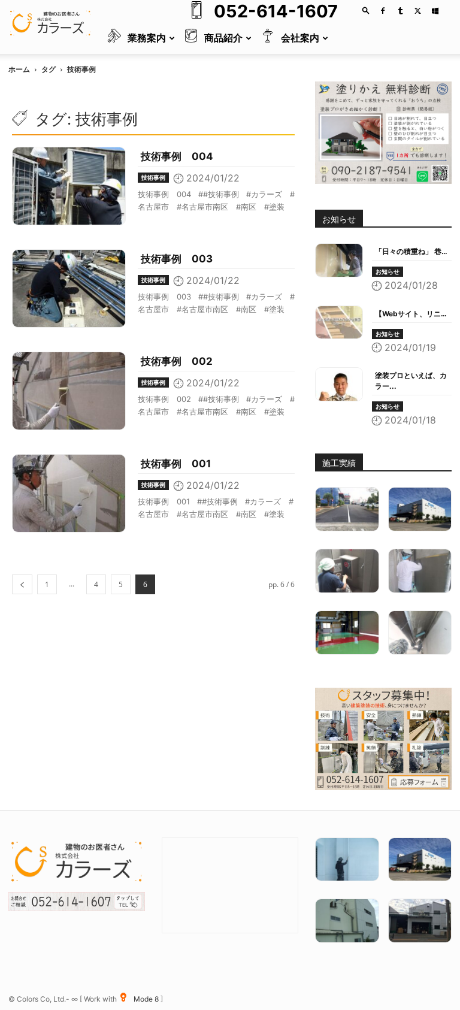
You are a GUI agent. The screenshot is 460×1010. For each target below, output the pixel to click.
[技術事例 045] (420, 632)
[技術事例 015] (347, 571)
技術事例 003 (177, 259)
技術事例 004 (177, 156)
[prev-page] (22, 584)
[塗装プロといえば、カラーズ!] (339, 384)
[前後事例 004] (347, 509)
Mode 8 (147, 998)
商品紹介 (223, 38)
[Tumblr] (400, 10)
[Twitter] (417, 10)
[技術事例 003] (69, 288)
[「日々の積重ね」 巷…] (339, 260)
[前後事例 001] (420, 509)
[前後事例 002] (347, 632)
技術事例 (153, 177)
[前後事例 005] (347, 921)
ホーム (19, 69)
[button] (366, 9)
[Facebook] (383, 10)
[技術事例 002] (69, 391)
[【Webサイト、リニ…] (339, 323)
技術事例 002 (177, 361)
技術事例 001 (176, 464)
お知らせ (388, 271)
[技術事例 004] (69, 186)
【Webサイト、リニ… (411, 313)
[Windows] (435, 10)
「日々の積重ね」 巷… (411, 251)
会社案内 (300, 38)
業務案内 (147, 38)
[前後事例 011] (420, 921)
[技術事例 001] (69, 493)
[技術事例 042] (420, 571)
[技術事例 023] (347, 859)
